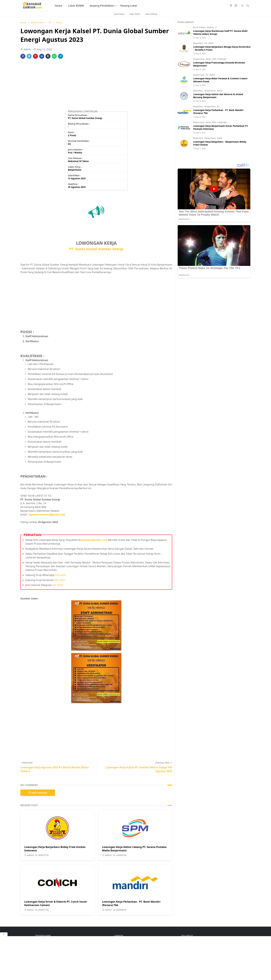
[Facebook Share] (22, 56)
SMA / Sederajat (219, 59)
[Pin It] (35, 56)
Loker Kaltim (134, 14)
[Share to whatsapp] (54, 56)
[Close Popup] (4, 934)
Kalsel (211, 43)
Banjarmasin (199, 59)
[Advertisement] (96, 86)
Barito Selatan (199, 27)
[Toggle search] (248, 5)
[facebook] (230, 6)
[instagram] (235, 6)
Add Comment (39, 792)
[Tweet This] (29, 56)
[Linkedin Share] (41, 56)
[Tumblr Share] (47, 56)
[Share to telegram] (60, 56)
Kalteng (210, 27)
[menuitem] (58, 5)
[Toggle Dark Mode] (242, 5)
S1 (216, 27)
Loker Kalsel (119, 14)
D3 (206, 43)
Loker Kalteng (151, 14)
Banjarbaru (198, 43)
